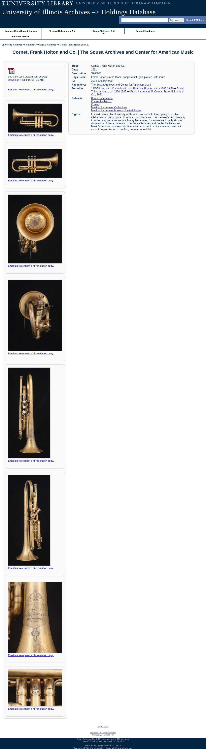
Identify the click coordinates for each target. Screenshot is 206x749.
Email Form (109, 735)
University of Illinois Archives (46, 12)
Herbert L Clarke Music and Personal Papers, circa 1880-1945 (137, 88)
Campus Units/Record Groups (21, 31)
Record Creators (20, 36)
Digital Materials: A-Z (104, 31)
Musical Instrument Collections (109, 107)
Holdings (31, 44)
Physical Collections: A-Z (62, 31)
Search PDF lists (195, 20)
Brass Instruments (102, 98)
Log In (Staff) (103, 726)
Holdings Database (128, 12)
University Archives (12, 44)
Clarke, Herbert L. (101, 101)
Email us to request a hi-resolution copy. (31, 89)
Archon (100, 746)
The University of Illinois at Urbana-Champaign (111, 748)
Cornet (95, 104)
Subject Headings (145, 31)
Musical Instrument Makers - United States (116, 110)
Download (13, 80)
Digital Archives (47, 44)
